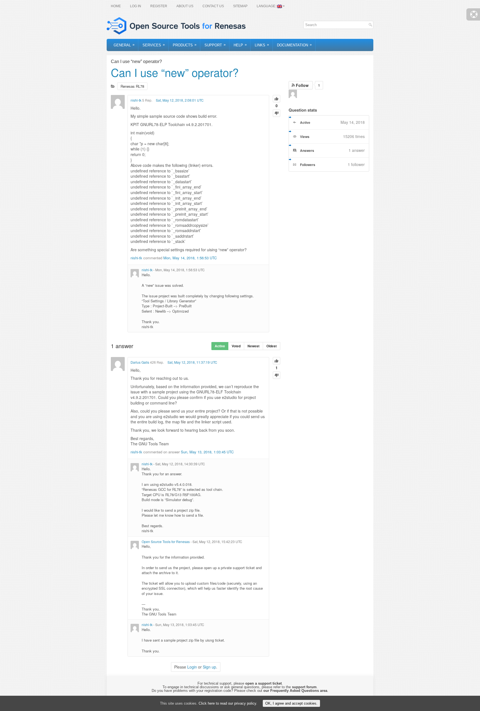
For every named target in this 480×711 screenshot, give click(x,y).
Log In (135, 6)
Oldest (271, 345)
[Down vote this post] (276, 113)
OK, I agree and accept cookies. (291, 703)
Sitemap (240, 6)
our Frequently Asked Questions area (295, 691)
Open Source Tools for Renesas (166, 541)
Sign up (209, 667)
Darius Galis (140, 362)
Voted (236, 345)
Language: (271, 6)
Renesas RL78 (132, 86)
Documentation (294, 44)
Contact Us (213, 6)
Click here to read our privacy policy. (228, 703)
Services (153, 44)
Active (220, 345)
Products (184, 44)
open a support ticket (263, 683)
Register (158, 6)
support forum (304, 687)
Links (262, 44)
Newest (253, 345)
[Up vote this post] (276, 98)
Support (215, 44)
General (124, 44)
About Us (184, 6)
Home (116, 6)
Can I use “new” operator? (175, 72)
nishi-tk (136, 100)
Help (240, 44)
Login (192, 667)
